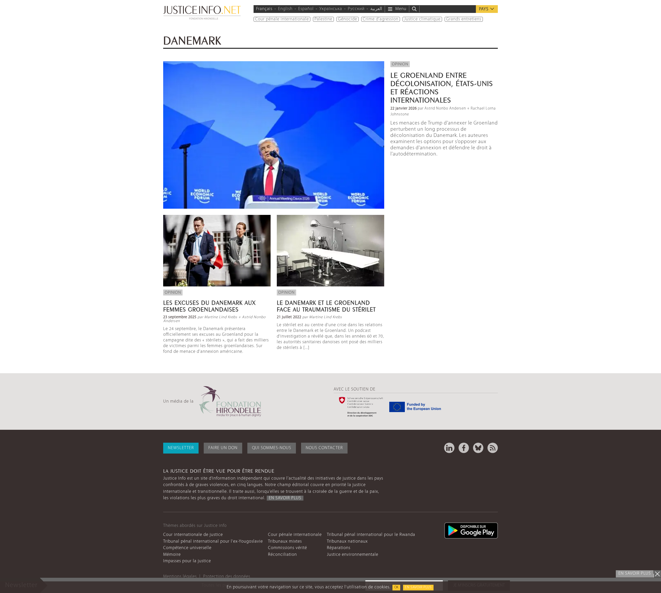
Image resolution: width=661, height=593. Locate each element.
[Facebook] (464, 448)
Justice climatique (422, 19)
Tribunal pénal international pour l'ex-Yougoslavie (213, 541)
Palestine (323, 19)
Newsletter (181, 448)
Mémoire (172, 554)
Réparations (338, 548)
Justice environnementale (352, 554)
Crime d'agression (380, 19)
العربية (376, 9)
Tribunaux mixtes (285, 541)
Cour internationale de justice (193, 535)
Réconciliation (282, 554)
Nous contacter (324, 448)
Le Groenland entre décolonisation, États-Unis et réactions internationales (441, 86)
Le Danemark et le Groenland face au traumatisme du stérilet (326, 305)
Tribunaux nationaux (347, 541)
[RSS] (492, 448)
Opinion (400, 64)
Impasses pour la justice (187, 561)
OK (396, 587)
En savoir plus (418, 587)
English (285, 9)
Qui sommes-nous (271, 448)
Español (306, 9)
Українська (330, 9)
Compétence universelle (187, 548)
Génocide (347, 19)
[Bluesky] (478, 448)
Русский (356, 9)
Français (264, 9)
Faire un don (223, 448)
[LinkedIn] (449, 448)
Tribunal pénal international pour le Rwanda (371, 535)
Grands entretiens (463, 19)
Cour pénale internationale (282, 19)
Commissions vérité (287, 548)
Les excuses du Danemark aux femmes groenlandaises (209, 305)
